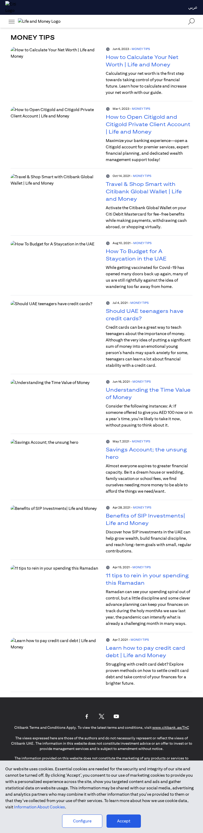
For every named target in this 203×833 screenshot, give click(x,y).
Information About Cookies (39, 806)
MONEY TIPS (141, 49)
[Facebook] (87, 716)
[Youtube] (116, 716)
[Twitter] (101, 716)
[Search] (191, 21)
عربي (193, 7)
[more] (11, 21)
